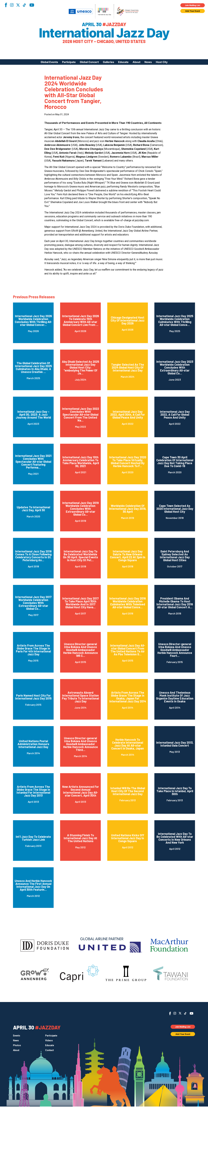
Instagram (11, 5)
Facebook (5, 5)
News (148, 62)
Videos (49, 1040)
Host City (162, 62)
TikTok (24, 5)
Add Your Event (192, 11)
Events (16, 1035)
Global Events (49, 62)
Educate (123, 62)
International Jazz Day (104, 33)
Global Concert (89, 62)
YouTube (31, 5)
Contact (49, 1050)
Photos (17, 1045)
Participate (69, 62)
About (136, 62)
